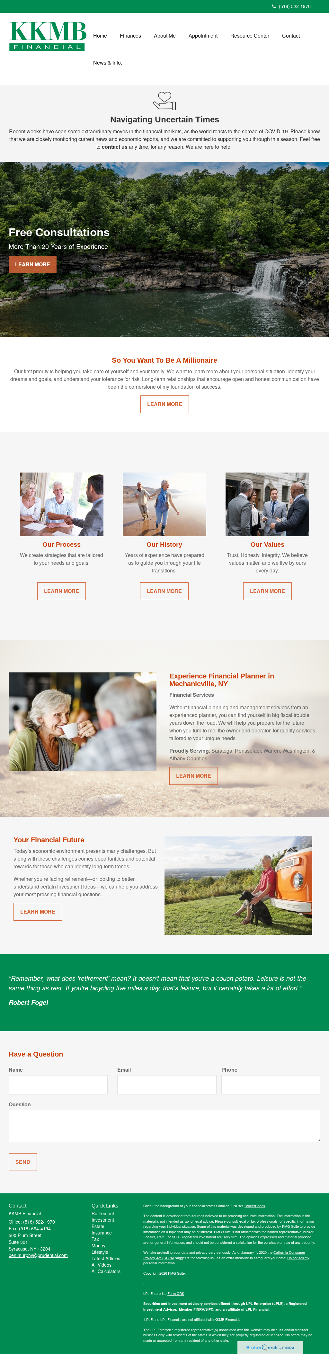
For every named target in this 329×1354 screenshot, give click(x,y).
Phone (229, 1069)
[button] (130, 35)
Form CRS (175, 1293)
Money (98, 1245)
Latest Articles (106, 1258)
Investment (103, 1220)
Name (16, 1069)
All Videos (101, 1264)
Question (20, 1104)
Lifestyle (100, 1252)
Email (124, 1069)
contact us (115, 146)
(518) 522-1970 (295, 6)
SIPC (209, 1309)
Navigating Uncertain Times (164, 119)
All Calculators (106, 1271)
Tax (95, 1239)
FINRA (198, 1309)
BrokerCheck (255, 1205)
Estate (98, 1226)
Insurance (102, 1232)
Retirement (103, 1213)
